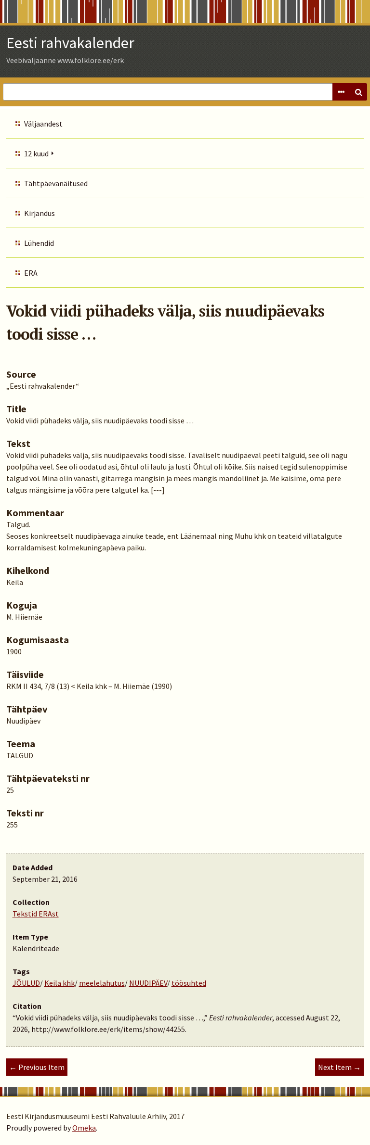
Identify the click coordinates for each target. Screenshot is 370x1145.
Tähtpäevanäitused (56, 183)
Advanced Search (341, 92)
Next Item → (339, 1067)
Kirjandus (39, 213)
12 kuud (36, 153)
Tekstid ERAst (36, 913)
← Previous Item (37, 1067)
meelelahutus (102, 983)
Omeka (84, 1127)
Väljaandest (43, 123)
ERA (31, 273)
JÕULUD (26, 983)
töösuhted (189, 983)
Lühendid (39, 243)
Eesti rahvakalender (70, 42)
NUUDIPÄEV (148, 983)
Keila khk (59, 983)
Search (358, 92)
